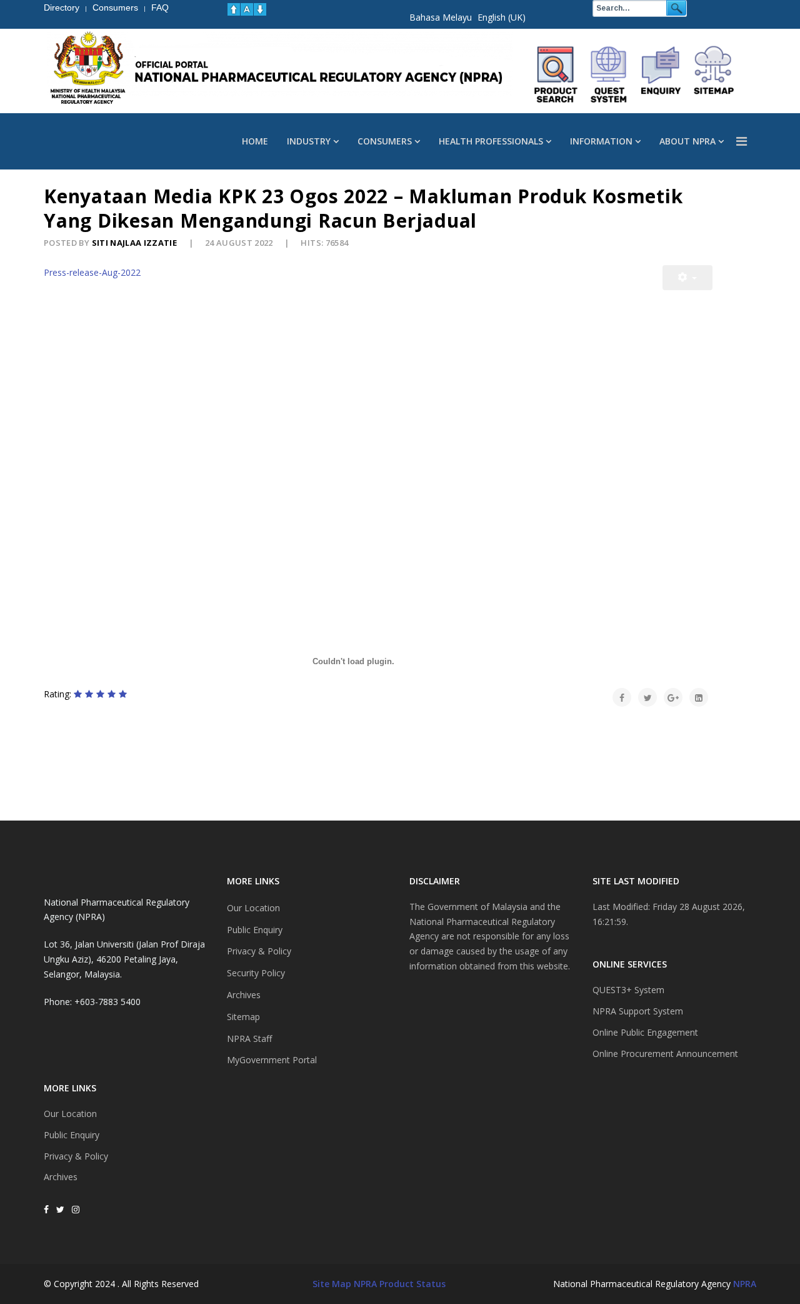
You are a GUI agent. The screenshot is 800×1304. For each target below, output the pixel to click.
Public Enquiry (71, 1135)
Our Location (70, 1114)
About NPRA (687, 141)
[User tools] (687, 277)
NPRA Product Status (400, 1284)
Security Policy (256, 973)
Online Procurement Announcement (665, 1053)
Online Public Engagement (645, 1032)
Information (601, 141)
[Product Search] (556, 74)
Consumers (385, 141)
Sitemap (243, 1017)
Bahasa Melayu (440, 17)
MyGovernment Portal (272, 1060)
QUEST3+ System (628, 990)
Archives (61, 1177)
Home (255, 141)
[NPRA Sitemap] (714, 74)
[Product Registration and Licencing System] (609, 74)
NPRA (744, 1284)
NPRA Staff (249, 1038)
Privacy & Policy (76, 1156)
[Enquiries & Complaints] (661, 74)
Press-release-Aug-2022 (92, 272)
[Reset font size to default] (247, 9)
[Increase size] (234, 9)
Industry (309, 141)
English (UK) (502, 17)
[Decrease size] (260, 9)
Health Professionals (491, 141)
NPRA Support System (637, 1011)
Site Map (331, 1284)
